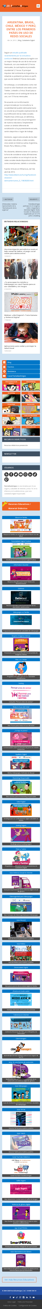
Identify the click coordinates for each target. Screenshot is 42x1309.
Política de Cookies (10, 1305)
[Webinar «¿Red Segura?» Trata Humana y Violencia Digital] (21, 302)
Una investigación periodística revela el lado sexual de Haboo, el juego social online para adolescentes (21, 251)
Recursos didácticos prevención (16, 445)
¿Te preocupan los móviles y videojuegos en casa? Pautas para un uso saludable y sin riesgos (19, 284)
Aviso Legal (12, 1302)
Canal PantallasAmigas (17, 376)
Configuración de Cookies (28, 1305)
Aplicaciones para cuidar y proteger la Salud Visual (20, 347)
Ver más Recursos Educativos (19, 1279)
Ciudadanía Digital (28, 40)
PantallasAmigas (10, 486)
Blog (19, 40)
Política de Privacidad (25, 1302)
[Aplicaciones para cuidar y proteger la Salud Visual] (21, 333)
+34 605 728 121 (31, 1291)
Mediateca (12, 371)
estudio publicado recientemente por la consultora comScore (17, 55)
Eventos (11, 367)
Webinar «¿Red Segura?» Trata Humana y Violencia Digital (20, 316)
